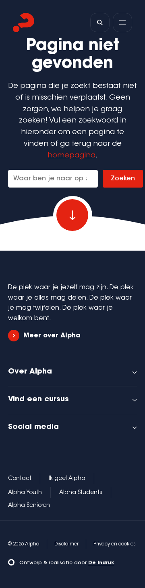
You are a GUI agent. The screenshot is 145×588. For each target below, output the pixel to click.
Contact (19, 479)
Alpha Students (80, 493)
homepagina (71, 155)
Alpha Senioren (29, 505)
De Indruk (101, 563)
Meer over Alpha (52, 336)
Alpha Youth (25, 493)
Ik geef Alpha (67, 479)
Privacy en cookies (114, 544)
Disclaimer (66, 544)
